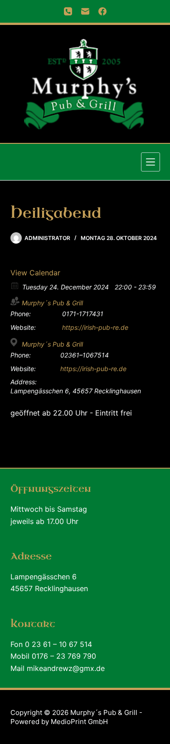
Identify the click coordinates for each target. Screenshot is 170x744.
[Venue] (15, 342)
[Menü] (150, 161)
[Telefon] (68, 11)
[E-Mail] (85, 11)
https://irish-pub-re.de (95, 327)
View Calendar (35, 272)
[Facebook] (102, 11)
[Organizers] (15, 301)
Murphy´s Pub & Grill (52, 303)
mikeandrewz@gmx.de (66, 668)
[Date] (15, 285)
